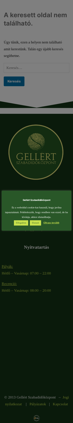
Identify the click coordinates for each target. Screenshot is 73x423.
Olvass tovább (51, 222)
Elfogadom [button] (21, 222)
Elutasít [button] (35, 222)
